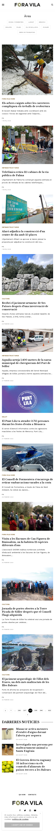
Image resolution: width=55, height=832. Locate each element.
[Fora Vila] (27, 5)
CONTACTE (32, 795)
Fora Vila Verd (8, 99)
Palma (18, 27)
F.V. (3, 118)
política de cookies (20, 819)
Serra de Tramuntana (27, 32)
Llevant (31, 22)
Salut (4, 417)
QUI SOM (22, 795)
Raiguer (46, 27)
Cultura (6, 299)
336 (19, 710)
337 (24, 710)
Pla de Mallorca (32, 27)
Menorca (42, 22)
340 (41, 710)
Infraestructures (10, 168)
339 (35, 710)
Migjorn (9, 27)
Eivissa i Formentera (16, 22)
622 (49, 710)
